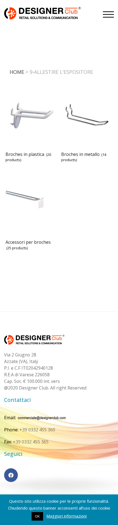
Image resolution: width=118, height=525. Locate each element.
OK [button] (37, 516)
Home (17, 72)
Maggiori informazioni (66, 516)
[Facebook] (11, 475)
